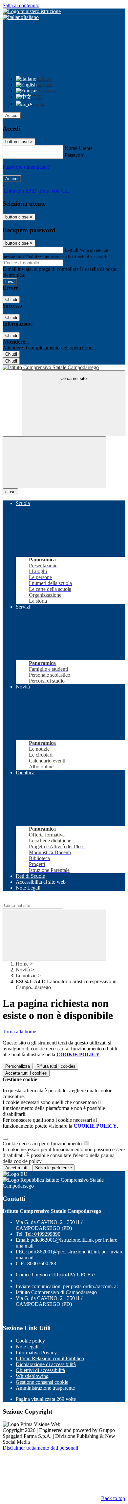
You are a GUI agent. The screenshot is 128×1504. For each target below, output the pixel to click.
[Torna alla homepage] (64, 367)
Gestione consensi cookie (42, 1382)
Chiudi (11, 299)
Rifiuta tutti (55, 1066)
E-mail (71, 250)
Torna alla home (19, 1031)
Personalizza (17, 1066)
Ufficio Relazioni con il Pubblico (50, 1358)
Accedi (11, 115)
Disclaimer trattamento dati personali (40, 1448)
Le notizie (26, 975)
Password (75, 155)
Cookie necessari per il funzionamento (43, 1143)
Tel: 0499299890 (42, 1234)
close (10, 491)
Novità (23, 969)
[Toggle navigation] (54, 462)
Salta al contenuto (21, 5)
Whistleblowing (32, 1376)
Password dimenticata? (26, 167)
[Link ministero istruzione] (32, 11)
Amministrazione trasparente (45, 1388)
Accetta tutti (26, 1073)
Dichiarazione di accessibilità (46, 1364)
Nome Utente (79, 148)
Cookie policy (30, 1341)
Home (22, 964)
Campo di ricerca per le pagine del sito (42, 899)
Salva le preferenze (53, 1167)
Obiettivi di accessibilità (40, 1370)
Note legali (27, 1346)
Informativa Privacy (36, 1352)
